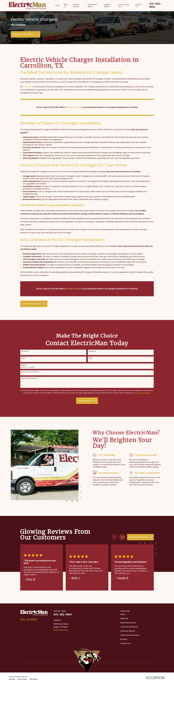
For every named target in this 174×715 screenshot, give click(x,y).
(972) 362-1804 (57, 107)
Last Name (92, 351)
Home (123, 614)
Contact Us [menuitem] (138, 6)
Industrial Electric (127, 631)
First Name (25, 351)
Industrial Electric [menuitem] (107, 6)
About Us (124, 618)
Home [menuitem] (57, 6)
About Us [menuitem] (66, 6)
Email (90, 358)
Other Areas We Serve (129, 635)
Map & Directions (61, 630)
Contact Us (125, 643)
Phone (23, 358)
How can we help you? (29, 378)
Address (24, 365)
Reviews (123, 639)
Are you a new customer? (30, 372)
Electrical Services (128, 622)
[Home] (27, 5)
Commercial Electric (129, 627)
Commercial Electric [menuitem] (92, 6)
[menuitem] (12, 679)
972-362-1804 (155, 5)
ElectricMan (28, 86)
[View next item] (122, 537)
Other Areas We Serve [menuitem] (123, 6)
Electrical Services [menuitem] (76, 6)
